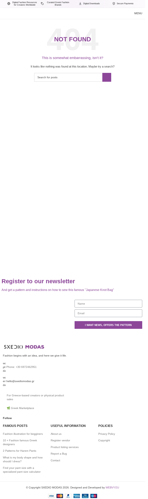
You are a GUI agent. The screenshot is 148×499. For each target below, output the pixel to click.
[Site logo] (51, 13)
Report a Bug (59, 453)
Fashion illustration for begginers (23, 433)
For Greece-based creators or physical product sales (35, 397)
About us (56, 433)
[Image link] (24, 346)
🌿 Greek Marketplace (20, 408)
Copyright (104, 440)
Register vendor (60, 440)
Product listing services (65, 447)
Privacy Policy (106, 433)
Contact (55, 460)
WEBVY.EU (112, 487)
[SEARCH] (106, 77)
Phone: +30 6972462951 (21, 366)
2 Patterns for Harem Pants (19, 450)
